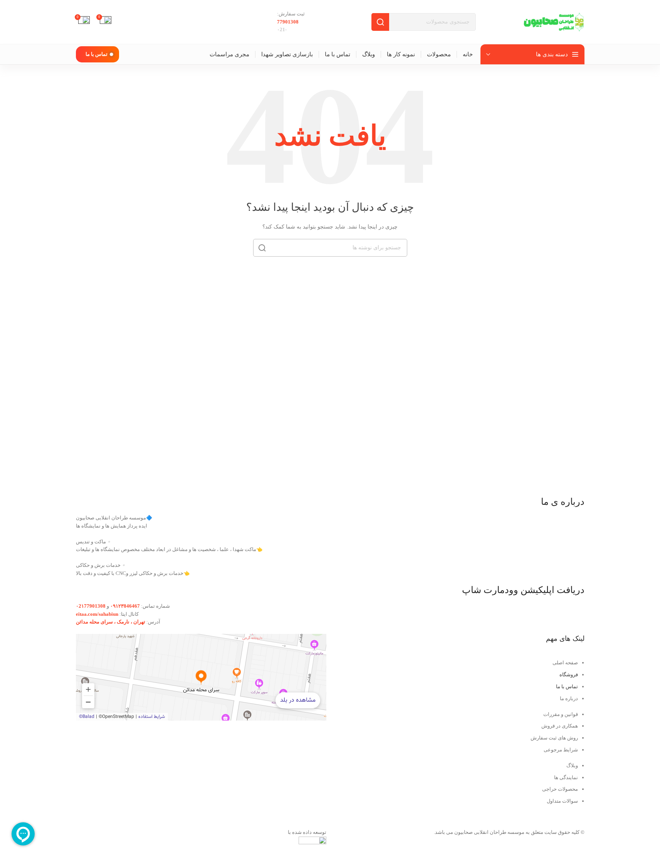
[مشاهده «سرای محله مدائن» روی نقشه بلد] (201, 677)
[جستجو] (380, 22)
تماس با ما (96, 54)
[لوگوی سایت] (553, 21)
